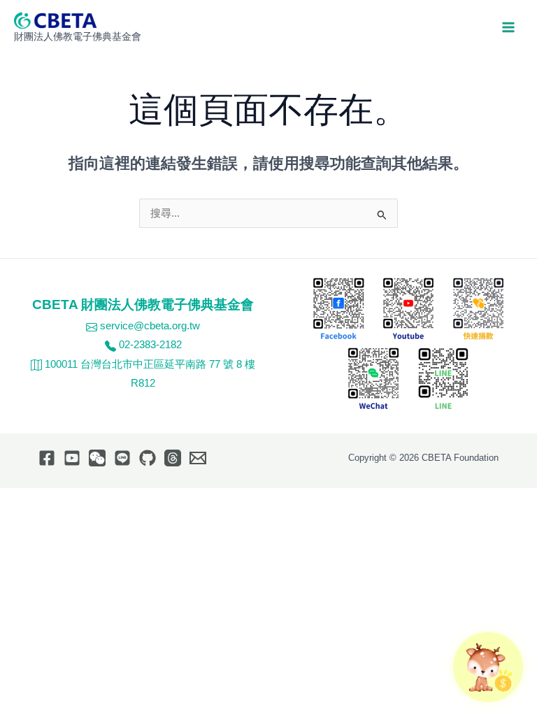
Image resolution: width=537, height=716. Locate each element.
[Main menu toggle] (508, 27)
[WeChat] (97, 458)
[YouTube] (72, 458)
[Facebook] (46, 458)
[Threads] (172, 458)
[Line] (122, 458)
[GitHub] (147, 458)
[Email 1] (197, 458)
